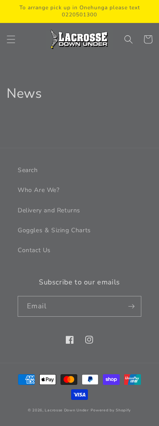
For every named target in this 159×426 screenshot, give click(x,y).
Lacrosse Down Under (66, 410)
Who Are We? (39, 190)
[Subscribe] (131, 306)
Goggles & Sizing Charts (54, 230)
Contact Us (34, 250)
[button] (11, 39)
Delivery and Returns (49, 210)
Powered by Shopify (111, 410)
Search (28, 170)
